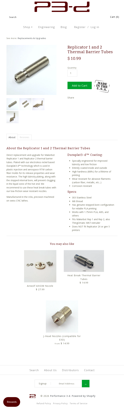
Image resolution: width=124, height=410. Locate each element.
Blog (64, 27)
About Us (50, 370)
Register (80, 27)
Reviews (24, 137)
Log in (95, 27)
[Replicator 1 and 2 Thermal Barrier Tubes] (31, 46)
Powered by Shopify (83, 395)
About (12, 137)
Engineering (46, 27)
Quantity (72, 67)
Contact (89, 370)
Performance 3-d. (60, 395)
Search (34, 370)
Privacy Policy (60, 403)
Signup (43, 383)
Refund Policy (44, 403)
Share (70, 97)
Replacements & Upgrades (32, 38)
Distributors (70, 370)
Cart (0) (114, 16)
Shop (28, 27)
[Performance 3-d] (62, 3)
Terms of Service (79, 403)
